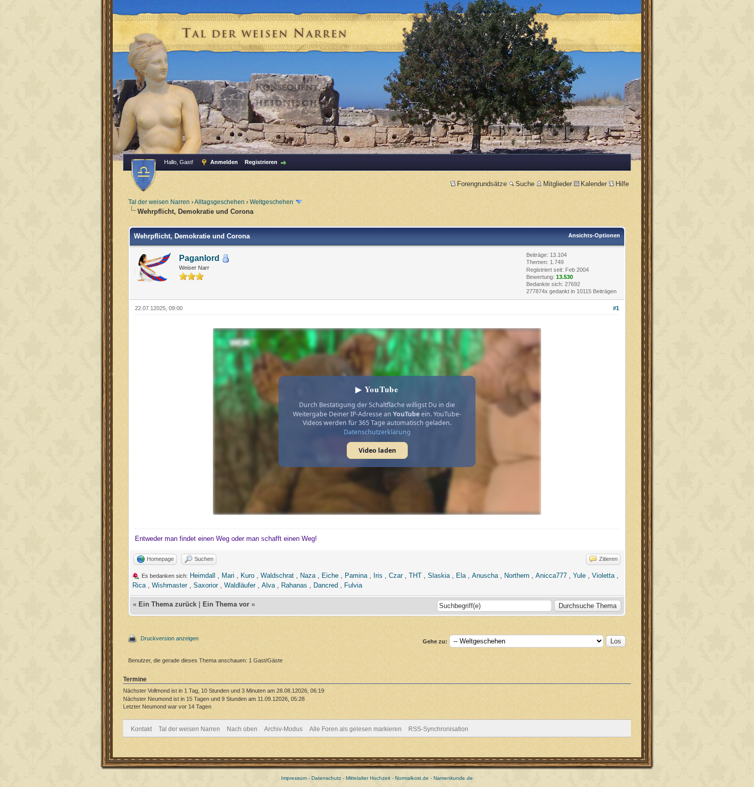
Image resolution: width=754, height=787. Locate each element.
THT (415, 575)
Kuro (247, 575)
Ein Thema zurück (167, 604)
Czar (396, 575)
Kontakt (141, 729)
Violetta (603, 575)
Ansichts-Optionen (594, 235)
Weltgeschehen (271, 202)
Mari (228, 575)
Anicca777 (551, 575)
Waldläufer (239, 585)
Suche (524, 184)
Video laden (377, 450)
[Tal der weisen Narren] (143, 175)
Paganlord (199, 258)
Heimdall (202, 575)
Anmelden (224, 162)
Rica (139, 585)
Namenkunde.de (453, 778)
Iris (378, 575)
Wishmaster (169, 585)
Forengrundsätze (482, 184)
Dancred (325, 585)
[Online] (226, 259)
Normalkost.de (412, 778)
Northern (516, 575)
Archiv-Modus (283, 729)
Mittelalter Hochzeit (368, 778)
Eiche (330, 575)
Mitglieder (557, 184)
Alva (268, 585)
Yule (579, 575)
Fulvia (353, 585)
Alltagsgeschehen (219, 202)
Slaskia (439, 575)
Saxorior (205, 585)
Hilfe (622, 184)
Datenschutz (326, 778)
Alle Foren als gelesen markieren (355, 729)
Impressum (294, 778)
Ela (461, 575)
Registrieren (261, 162)
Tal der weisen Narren (159, 202)
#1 (616, 308)
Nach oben (242, 729)
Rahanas (294, 585)
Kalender (594, 184)
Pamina (356, 575)
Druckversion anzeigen (170, 638)
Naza (307, 575)
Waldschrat (277, 575)
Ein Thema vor (226, 604)
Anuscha (485, 575)
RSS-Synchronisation (438, 729)
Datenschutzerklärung (377, 432)
